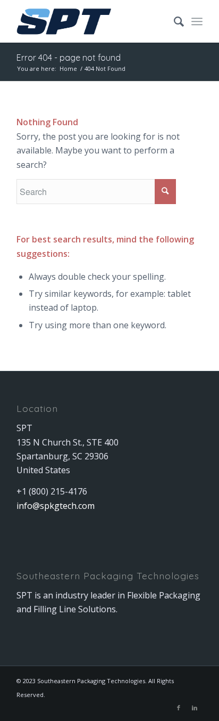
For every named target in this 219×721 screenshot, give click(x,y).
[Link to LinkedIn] (195, 708)
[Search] (173, 21)
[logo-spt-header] (90, 21)
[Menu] (197, 21)
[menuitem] (173, 21)
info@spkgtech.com (55, 506)
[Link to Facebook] (179, 708)
